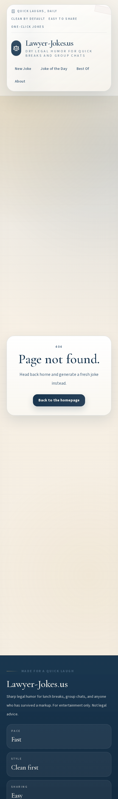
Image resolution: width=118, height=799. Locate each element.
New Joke (23, 69)
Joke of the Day (54, 69)
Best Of (83, 69)
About (20, 81)
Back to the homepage (59, 400)
